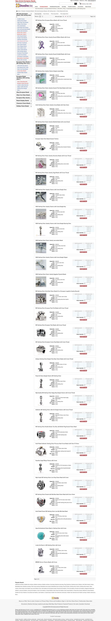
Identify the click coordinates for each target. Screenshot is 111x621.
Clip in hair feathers (41, 590)
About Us (82, 0)
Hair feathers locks (37, 588)
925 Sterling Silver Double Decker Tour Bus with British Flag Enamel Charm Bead (56, 426)
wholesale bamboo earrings (59, 619)
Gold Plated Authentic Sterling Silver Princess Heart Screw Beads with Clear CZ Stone (57, 443)
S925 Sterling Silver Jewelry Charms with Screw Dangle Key (51, 206)
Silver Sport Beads (21, 25)
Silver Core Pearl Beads (22, 69)
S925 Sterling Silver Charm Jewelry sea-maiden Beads (49, 240)
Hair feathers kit (45, 588)
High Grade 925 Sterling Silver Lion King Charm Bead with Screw (52, 477)
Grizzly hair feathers (32, 590)
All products (24, 604)
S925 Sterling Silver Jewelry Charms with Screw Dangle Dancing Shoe (53, 223)
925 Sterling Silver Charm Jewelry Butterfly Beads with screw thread (53, 121)
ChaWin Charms (21, 19)
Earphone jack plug (59, 584)
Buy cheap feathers (69, 590)
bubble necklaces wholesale (30, 619)
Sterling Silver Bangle (22, 88)
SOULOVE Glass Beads (22, 65)
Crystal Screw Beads (21, 54)
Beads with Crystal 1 (21, 34)
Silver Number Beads (22, 51)
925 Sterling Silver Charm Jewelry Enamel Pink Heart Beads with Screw (54, 88)
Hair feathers (41, 592)
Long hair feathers (23, 590)
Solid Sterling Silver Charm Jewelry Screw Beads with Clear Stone (52, 105)
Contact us (38, 601)
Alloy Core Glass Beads (23, 95)
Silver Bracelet (79, 620)
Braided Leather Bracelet (22, 83)
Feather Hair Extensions (25, 620)
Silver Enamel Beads (22, 36)
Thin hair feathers (71, 588)
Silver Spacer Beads (21, 44)
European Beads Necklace (51, 8)
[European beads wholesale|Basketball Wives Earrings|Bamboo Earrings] (24, 5)
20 (63, 16)
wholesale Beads (43, 620)
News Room (75, 601)
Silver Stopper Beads (22, 46)
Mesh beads (87, 584)
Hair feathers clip (29, 588)
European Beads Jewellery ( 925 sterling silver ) (22, 78)
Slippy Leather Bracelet (22, 86)
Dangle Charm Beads (22, 37)
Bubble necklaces (38, 584)
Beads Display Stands (22, 100)
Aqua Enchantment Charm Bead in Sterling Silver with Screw (51, 528)
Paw (64, 586)
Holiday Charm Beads (22, 106)
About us (21, 601)
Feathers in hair (26, 592)
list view (40, 16)
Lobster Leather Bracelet (22, 85)
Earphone (69, 584)
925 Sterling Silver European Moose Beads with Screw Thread (51, 20)
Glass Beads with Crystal (22, 67)
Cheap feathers (49, 590)
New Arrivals (46, 13)
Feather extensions (91, 592)
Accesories (80, 6)
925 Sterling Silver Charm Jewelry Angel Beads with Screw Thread (52, 172)
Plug (65, 584)
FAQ (86, 0)
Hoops (92, 584)
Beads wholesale (48, 619)
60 (67, 16)
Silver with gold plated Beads (23, 29)
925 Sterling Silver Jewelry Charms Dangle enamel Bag (49, 71)
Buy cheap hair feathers (59, 590)
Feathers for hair (18, 592)
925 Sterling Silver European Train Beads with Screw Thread (51, 325)
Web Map (51, 604)
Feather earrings (82, 592)
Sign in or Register (74, 0)
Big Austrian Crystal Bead (23, 58)
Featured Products (68, 604)
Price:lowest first (54, 13)
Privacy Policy (45, 601)
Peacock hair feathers (62, 588)
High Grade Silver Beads (22, 22)
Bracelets (60, 8)
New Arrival (88, 6)
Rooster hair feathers (80, 588)
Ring (64, 8)
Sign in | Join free (66, 601)
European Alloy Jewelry (23, 97)
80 (70, 16)
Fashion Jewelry (72, 6)
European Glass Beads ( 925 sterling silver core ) (23, 62)
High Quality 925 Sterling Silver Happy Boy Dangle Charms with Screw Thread (55, 392)
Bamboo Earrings (32, 604)
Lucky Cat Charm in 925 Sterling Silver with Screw (48, 545)
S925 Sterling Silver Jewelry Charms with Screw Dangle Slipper (52, 257)
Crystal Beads (51, 620)
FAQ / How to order (29, 601)
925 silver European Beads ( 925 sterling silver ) (45, 11)
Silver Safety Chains (21, 48)
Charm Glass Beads (21, 70)
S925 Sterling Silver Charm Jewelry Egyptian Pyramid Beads (51, 274)
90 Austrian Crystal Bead (22, 56)
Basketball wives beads (45, 586)
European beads (52, 588)
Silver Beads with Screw (62, 11)
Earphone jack (74, 584)
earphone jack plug (43, 604)
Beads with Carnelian (22, 59)
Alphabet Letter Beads (22, 39)
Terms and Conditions (55, 601)
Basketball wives (19, 586)
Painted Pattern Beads (22, 72)
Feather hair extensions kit (73, 592)
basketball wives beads (79, 619)
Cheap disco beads (78, 590)
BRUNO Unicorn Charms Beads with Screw (46, 562)
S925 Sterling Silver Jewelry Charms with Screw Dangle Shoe (51, 189)
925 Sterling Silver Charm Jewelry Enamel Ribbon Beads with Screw (53, 37)
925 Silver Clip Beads (22, 42)
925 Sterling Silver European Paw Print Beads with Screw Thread (52, 308)
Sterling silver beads (84, 586)
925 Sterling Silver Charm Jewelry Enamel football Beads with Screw (53, 54)
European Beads (44, 6)
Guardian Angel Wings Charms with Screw (46, 460)
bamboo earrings (56, 609)
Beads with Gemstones (22, 31)
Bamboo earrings (27, 586)
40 (65, 16)
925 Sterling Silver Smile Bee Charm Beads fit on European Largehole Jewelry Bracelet (57, 291)
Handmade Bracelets (55, 6)
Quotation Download (84, 604)
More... (18, 74)
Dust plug (52, 584)
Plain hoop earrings (35, 586)
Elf (66, 586)
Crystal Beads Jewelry (71, 8)
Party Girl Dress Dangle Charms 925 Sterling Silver (48, 375)
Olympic (80, 584)
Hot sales (76, 604)
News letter (89, 601)
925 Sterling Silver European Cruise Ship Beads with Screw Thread (52, 342)
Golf (83, 584)
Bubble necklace (46, 584)
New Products (58, 604)
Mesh (68, 586)
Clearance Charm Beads (23, 103)
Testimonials (82, 601)
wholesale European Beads (61, 620)
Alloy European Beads (22, 92)
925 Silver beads (35, 620)
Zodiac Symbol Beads (22, 49)
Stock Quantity (38, 13)
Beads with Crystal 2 (21, 32)
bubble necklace (30, 609)
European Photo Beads (22, 53)
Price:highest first (64, 13)
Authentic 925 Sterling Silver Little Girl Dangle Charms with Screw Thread (54, 409)
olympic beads (40, 619)
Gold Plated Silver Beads (22, 27)
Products (23, 11)
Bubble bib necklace (28, 584)
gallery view (43, 16)
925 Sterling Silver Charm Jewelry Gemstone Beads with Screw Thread (53, 155)
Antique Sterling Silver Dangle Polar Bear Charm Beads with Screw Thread (54, 359)
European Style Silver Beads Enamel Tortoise (47, 138)
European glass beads (88, 620)
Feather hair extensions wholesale (58, 592)
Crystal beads (48, 592)
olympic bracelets (19, 619)
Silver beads (22, 588)
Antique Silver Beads (22, 24)
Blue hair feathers (34, 592)
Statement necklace (19, 584)
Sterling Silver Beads (22, 20)
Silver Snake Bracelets (22, 81)
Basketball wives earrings (57, 586)
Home (36, 6)
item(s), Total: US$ (87, 3)
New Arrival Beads (39, 8)
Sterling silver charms (75, 586)
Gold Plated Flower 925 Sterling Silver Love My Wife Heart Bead (52, 511)
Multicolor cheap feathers (88, 590)
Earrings (64, 6)
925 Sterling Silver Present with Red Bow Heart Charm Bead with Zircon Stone (55, 494)
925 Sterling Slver (81, 8)
